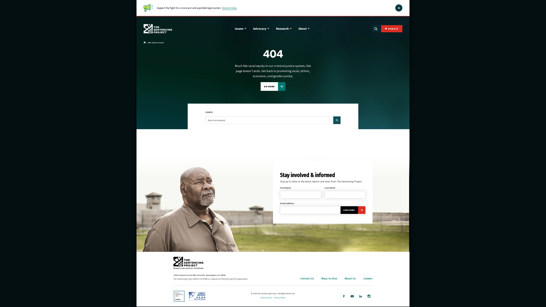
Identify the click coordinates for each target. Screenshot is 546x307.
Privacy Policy (280, 297)
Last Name (329, 187)
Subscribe (349, 210)
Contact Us (307, 278)
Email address (287, 203)
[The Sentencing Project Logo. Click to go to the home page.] (158, 28)
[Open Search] (375, 28)
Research (282, 29)
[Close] (398, 8)
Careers (368, 278)
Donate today (229, 8)
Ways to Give (329, 278)
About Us (350, 278)
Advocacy (259, 29)
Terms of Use (266, 297)
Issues (239, 29)
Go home (269, 86)
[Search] (337, 120)
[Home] (145, 43)
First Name (285, 187)
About (302, 29)
